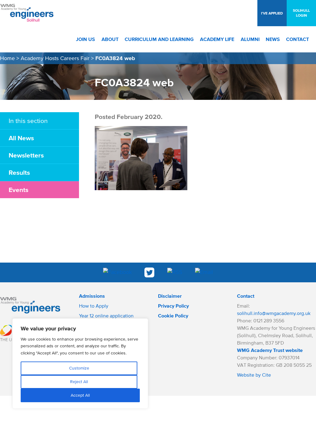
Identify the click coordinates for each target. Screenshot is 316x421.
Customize (79, 368)
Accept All (80, 395)
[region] (80, 363)
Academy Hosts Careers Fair (55, 58)
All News (21, 137)
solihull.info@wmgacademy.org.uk (273, 313)
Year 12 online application (106, 315)
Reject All (79, 381)
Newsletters (26, 155)
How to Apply (93, 306)
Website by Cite (254, 375)
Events (18, 189)
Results (19, 172)
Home (7, 58)
